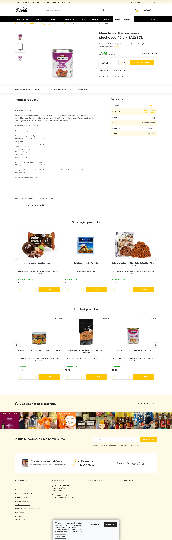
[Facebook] (134, 463)
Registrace (151, 2)
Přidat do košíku (142, 63)
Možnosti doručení (150, 53)
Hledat (104, 10)
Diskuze (38, 90)
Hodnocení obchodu (22, 501)
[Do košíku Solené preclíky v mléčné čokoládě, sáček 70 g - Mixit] (143, 289)
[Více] (151, 19)
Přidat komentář (36, 205)
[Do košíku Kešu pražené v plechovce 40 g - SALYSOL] (143, 377)
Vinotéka (26, 2)
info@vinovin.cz (85, 461)
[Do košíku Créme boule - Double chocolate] (49, 289)
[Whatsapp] (143, 463)
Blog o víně (19, 516)
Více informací (119, 46)
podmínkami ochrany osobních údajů (127, 445)
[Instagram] (138, 463)
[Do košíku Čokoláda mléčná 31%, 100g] (96, 289)
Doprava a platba (59, 2)
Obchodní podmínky (22, 505)
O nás (17, 2)
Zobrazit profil (144, 404)
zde (81, 532)
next (155, 257)
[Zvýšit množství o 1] (127, 63)
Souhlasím (110, 525)
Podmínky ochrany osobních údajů (27, 508)
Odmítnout (94, 525)
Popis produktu (21, 90)
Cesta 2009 (19, 512)
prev (16, 257)
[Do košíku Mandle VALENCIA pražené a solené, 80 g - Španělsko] (96, 377)
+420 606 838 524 (86, 465)
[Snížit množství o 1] (121, 63)
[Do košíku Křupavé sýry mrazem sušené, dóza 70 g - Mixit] (49, 377)
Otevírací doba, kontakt (41, 2)
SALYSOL (123, 70)
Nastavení (61, 536)
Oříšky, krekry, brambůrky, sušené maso (145, 111)
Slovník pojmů (20, 520)
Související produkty (55, 90)
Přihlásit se (148, 440)
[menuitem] (23, 19)
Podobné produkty (77, 90)
